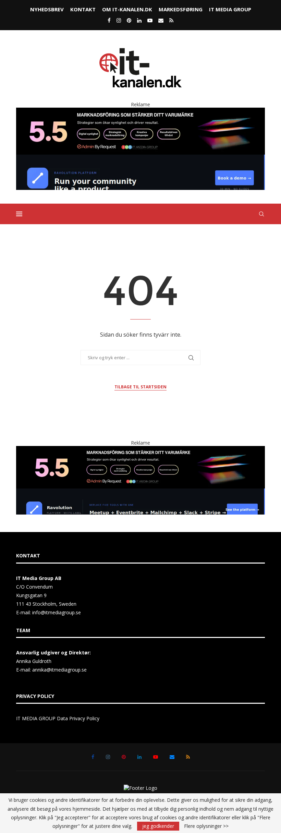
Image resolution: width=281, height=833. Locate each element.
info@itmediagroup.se (56, 612)
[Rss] (171, 20)
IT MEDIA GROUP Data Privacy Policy (57, 718)
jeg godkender (158, 826)
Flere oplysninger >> (206, 826)
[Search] (261, 214)
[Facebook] (109, 20)
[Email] (160, 20)
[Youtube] (149, 20)
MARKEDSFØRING (181, 9)
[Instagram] (119, 20)
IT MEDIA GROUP (230, 9)
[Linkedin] (139, 20)
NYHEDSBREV (47, 9)
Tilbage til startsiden (140, 387)
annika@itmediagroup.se (59, 669)
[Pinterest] (129, 20)
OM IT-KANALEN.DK (127, 9)
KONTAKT (83, 9)
